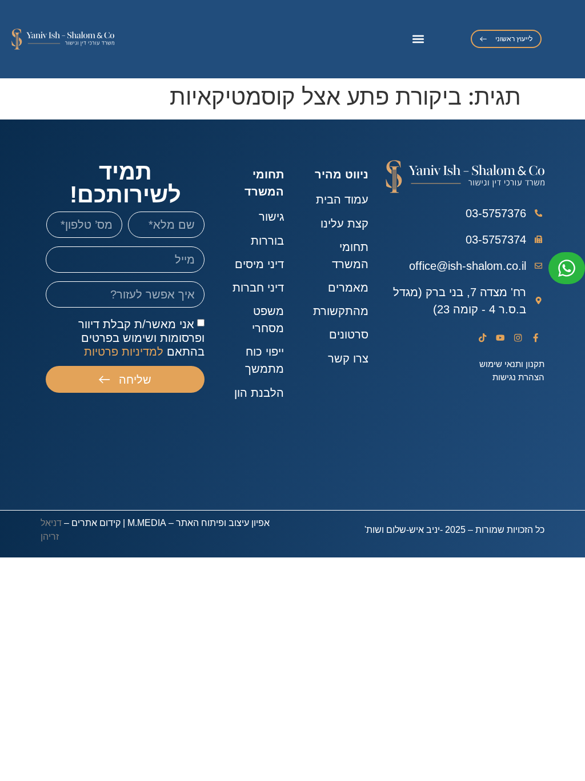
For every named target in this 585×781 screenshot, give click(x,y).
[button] (417, 39)
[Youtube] (500, 338)
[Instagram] (518, 338)
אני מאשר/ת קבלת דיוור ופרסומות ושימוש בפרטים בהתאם (141, 338)
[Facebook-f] (535, 338)
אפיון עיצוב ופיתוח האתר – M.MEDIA (198, 523)
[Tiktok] (483, 338)
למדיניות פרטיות (123, 351)
